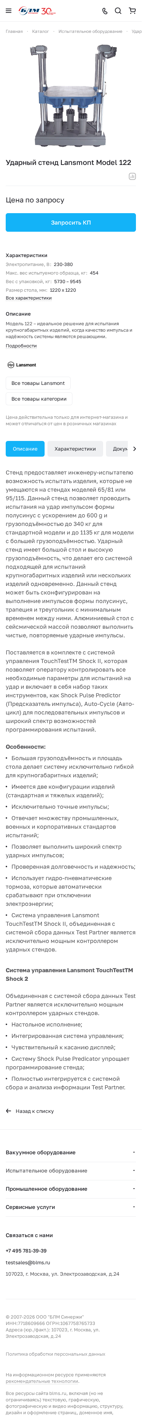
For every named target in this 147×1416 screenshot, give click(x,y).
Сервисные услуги (30, 1207)
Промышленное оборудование (46, 1188)
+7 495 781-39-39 (26, 1250)
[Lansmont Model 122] (71, 96)
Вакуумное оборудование (41, 1152)
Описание (25, 449)
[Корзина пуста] (132, 10)
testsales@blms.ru (28, 1262)
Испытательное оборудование (46, 1170)
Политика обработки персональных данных (55, 1354)
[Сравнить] (132, 176)
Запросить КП (71, 222)
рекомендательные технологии (42, 1381)
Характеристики (75, 449)
